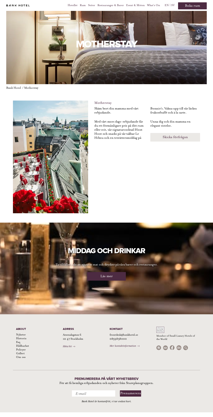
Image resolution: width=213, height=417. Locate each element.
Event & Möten (135, 5)
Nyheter (21, 334)
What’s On (153, 5)
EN (167, 5)
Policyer (21, 349)
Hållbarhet (22, 346)
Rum (83, 5)
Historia (21, 338)
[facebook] (172, 347)
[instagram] (158, 347)
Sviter (91, 5)
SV (173, 5)
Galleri (20, 353)
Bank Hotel (13, 88)
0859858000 (118, 339)
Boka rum (192, 6)
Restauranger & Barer (110, 5)
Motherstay (31, 88)
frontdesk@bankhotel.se (124, 335)
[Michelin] (185, 347)
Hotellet (72, 5)
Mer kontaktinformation (123, 345)
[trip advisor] (165, 347)
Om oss (21, 357)
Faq (18, 342)
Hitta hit (67, 346)
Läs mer (106, 276)
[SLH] (179, 347)
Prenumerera (130, 393)
